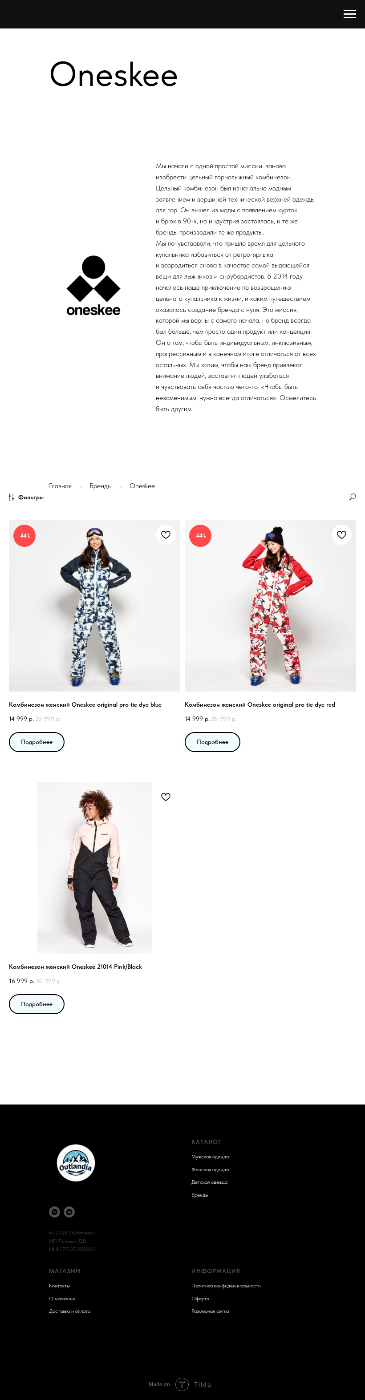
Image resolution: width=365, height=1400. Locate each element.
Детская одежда (209, 1182)
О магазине (62, 1298)
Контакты (59, 1286)
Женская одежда (210, 1169)
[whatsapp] (54, 1212)
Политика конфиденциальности (226, 1286)
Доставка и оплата (69, 1311)
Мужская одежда (210, 1156)
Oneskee (142, 486)
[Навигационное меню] (350, 14)
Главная (60, 486)
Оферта (200, 1298)
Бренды (100, 486)
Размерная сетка (210, 1311)
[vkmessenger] (69, 1212)
